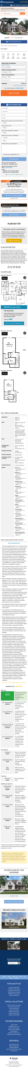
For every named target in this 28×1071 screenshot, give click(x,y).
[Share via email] (8, 267)
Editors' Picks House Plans (14, 1005)
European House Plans (14, 990)
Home (2, 45)
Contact (16, 978)
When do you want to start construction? (12, 121)
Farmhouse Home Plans (14, 992)
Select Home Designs (14, 1028)
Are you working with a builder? (10, 130)
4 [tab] (15, 36)
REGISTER (18, 5)
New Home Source (14, 1044)
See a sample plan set (14, 543)
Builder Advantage (14, 1046)
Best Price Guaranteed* (20, 85)
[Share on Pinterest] (19, 267)
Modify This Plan (14, 240)
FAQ (24, 976)
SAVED (13, 5)
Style (6, 45)
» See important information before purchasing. (13, 682)
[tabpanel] (14, 26)
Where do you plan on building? (10, 135)
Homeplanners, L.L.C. (14, 1026)
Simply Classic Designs (14, 1029)
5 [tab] (17, 36)
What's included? (5, 64)
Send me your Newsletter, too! (11, 154)
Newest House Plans (14, 1011)
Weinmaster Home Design (14, 1034)
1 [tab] (8, 36)
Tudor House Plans (14, 995)
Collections (15, 976)
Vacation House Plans (14, 1015)
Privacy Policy (22, 11)
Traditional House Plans (14, 994)
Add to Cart (14, 93)
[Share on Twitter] (16, 267)
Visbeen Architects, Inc (14, 1033)
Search (4, 976)
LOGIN (23, 5)
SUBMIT (22, 13)
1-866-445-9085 (23, 2)
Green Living (14, 1024)
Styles (9, 976)
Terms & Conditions (11, 11)
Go (19, 963)
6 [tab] (19, 36)
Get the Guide (14, 215)
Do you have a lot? (6, 125)
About (11, 978)
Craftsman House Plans (14, 989)
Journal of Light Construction (14, 1049)
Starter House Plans (14, 1013)
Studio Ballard (14, 1031)
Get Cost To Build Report (14, 195)
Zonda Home (14, 1050)
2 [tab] (10, 36)
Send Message (14, 159)
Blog (21, 976)
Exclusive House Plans (14, 1007)
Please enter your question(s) (10, 143)
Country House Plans (12, 45)
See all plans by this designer (14, 902)
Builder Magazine (14, 1047)
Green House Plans (14, 1008)
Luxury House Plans (14, 1010)
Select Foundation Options (9, 70)
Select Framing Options (8, 75)
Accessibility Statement (14, 1066)
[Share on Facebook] (14, 267)
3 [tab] (13, 36)
